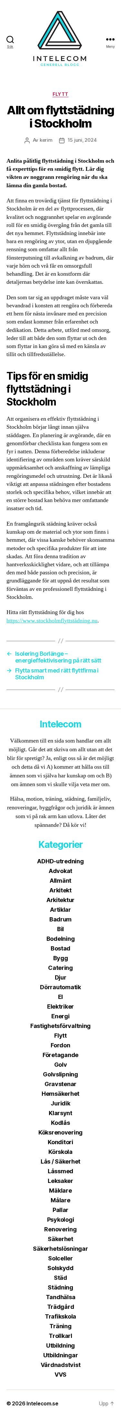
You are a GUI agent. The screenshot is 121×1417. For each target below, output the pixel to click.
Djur (60, 977)
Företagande (60, 1055)
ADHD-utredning (60, 861)
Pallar (60, 1210)
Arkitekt (60, 890)
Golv (60, 1064)
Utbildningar (60, 1355)
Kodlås (60, 1122)
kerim (46, 140)
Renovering (60, 1229)
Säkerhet (60, 1239)
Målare (60, 1200)
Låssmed (60, 1171)
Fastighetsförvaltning (60, 1025)
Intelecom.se (42, 1403)
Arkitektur (60, 900)
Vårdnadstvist (61, 1364)
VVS (60, 1374)
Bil (60, 929)
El (60, 996)
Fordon (60, 1045)
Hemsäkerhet (60, 1093)
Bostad (60, 948)
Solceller (60, 1258)
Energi (60, 1016)
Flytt (60, 94)
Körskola (60, 1151)
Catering (60, 967)
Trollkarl (60, 1335)
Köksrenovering (60, 1132)
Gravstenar (60, 1084)
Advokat (60, 871)
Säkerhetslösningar (60, 1248)
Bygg (60, 958)
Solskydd (60, 1268)
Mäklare (60, 1190)
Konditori (60, 1142)
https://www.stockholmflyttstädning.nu (51, 620)
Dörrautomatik (60, 987)
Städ (60, 1277)
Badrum (60, 919)
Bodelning (60, 938)
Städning (60, 1287)
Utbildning (60, 1345)
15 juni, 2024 (82, 140)
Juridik (60, 1103)
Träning (60, 1326)
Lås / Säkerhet (60, 1161)
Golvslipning (60, 1074)
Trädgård (60, 1306)
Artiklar (60, 909)
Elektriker (60, 1006)
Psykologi (60, 1219)
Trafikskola (60, 1316)
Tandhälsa (61, 1297)
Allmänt (60, 880)
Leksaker (60, 1180)
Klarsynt (60, 1113)
